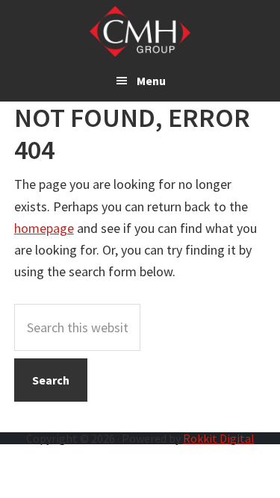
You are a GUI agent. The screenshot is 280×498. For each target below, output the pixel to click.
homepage (44, 228)
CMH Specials (140, 31)
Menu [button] (151, 80)
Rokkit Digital (219, 438)
